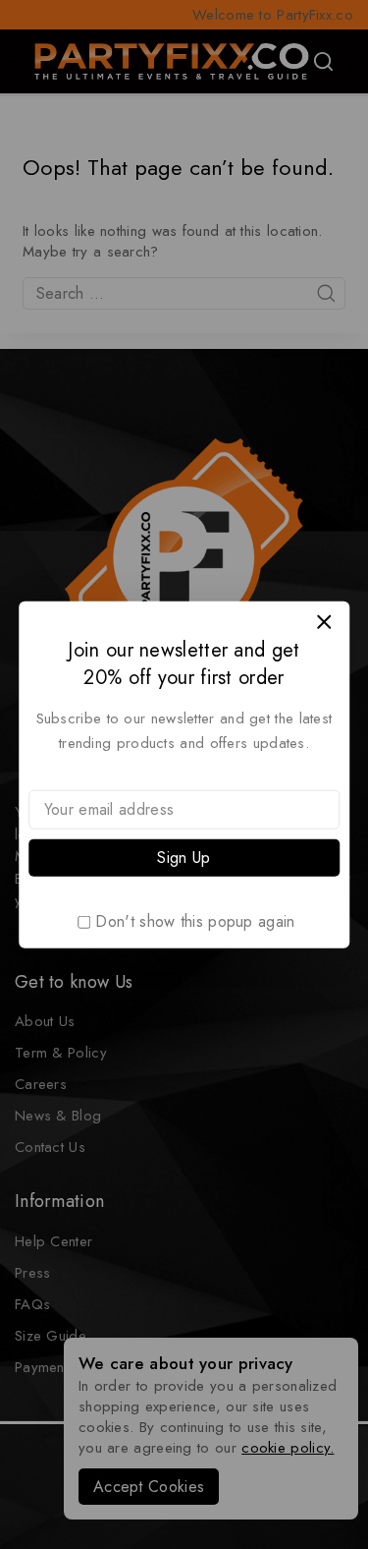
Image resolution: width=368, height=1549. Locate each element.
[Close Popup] (324, 621)
